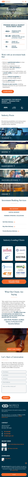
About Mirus (8, 458)
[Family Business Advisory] (14, 231)
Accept (14, 474)
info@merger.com (9, 436)
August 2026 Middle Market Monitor (16, 444)
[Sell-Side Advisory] (14, 222)
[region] (14, 314)
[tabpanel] (14, 226)
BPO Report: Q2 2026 (13, 448)
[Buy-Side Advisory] (14, 226)
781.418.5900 (7, 431)
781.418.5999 (7, 433)
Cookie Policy (15, 470)
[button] (26, 463)
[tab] (14, 209)
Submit (6, 397)
